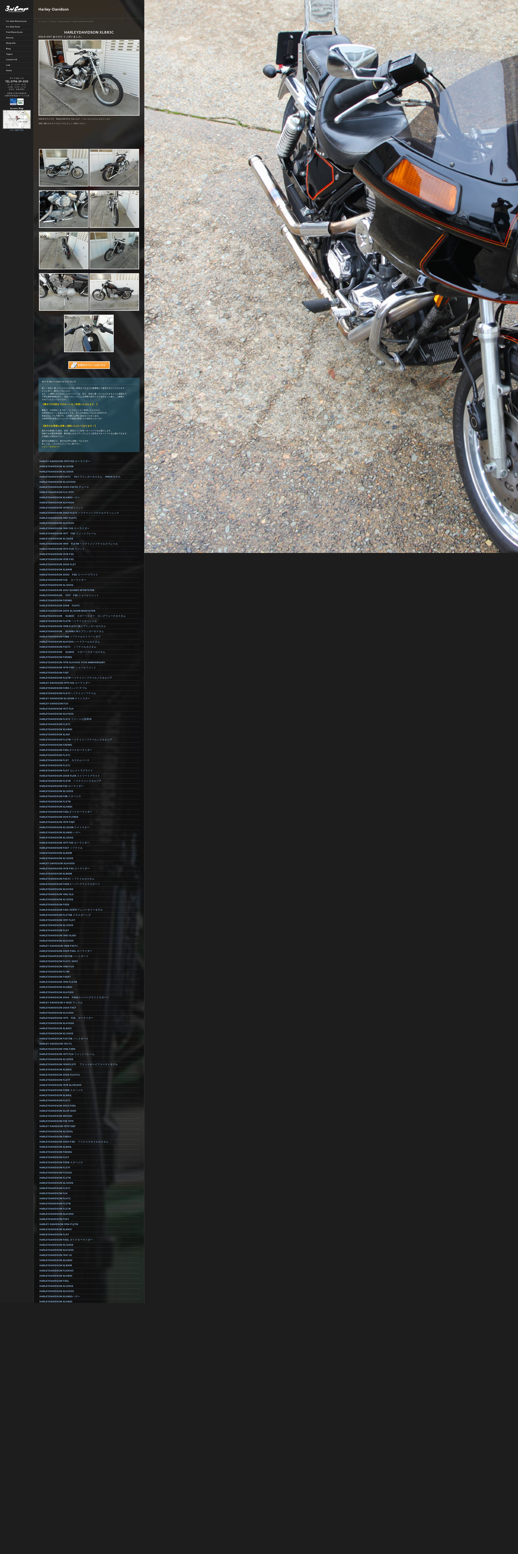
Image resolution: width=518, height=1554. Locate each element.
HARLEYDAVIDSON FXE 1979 (57, 1121)
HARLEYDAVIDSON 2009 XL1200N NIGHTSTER (67, 610)
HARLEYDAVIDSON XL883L (56, 1095)
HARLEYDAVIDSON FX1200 (56, 1172)
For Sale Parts (13, 27)
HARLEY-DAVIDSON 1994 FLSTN (59, 1224)
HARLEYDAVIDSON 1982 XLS (57, 894)
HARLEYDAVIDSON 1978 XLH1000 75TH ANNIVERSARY (72, 662)
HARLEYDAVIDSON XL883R (56, 569)
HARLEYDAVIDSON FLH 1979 (57, 492)
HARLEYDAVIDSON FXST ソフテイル (61, 847)
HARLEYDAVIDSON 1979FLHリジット (61, 507)
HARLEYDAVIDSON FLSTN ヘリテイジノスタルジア (70, 780)
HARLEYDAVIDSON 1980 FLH (57, 966)
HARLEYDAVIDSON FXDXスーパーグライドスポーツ (70, 884)
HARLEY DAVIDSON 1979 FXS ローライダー (65, 461)
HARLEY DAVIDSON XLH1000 (57, 863)
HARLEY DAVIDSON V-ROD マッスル (61, 1002)
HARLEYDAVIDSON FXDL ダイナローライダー (66, 1239)
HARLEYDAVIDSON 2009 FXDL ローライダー (66, 951)
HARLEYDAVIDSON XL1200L (56, 1131)
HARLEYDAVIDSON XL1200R (56, 1373)
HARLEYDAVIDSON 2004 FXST (58, 1007)
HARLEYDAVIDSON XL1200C (56, 1347)
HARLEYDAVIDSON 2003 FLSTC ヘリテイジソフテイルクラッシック (79, 512)
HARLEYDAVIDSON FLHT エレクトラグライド (66, 770)
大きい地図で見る (17, 130)
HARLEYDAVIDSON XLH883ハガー (60, 497)
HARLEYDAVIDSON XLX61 (55, 734)
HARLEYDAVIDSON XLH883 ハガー (60, 832)
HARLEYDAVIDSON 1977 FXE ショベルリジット (69, 595)
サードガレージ (43, 21)
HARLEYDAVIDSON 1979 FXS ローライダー (66, 1017)
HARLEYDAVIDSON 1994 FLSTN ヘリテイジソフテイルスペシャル (79, 543)
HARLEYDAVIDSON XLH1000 (57, 502)
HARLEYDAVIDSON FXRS (54, 1332)
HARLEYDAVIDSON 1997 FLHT (57, 920)
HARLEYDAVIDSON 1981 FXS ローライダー (65, 528)
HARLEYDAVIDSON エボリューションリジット (67, 1368)
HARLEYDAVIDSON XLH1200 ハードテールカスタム (70, 641)
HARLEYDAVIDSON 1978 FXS (57, 554)
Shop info (85, 1543)
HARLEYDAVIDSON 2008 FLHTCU (60, 1074)
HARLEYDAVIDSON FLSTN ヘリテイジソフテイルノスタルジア (76, 677)
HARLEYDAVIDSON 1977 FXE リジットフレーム (68, 533)
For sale (49, 1543)
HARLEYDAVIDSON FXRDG (55, 1136)
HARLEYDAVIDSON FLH (54, 1193)
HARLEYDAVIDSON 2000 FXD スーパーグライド (69, 574)
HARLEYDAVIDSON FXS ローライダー (63, 579)
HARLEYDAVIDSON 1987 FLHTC (58, 517)
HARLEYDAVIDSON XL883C (56, 1028)
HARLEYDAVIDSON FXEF (54, 672)
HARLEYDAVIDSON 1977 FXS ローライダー (65, 842)
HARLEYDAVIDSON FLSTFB (56, 1342)
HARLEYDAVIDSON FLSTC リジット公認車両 (66, 719)
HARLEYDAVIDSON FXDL (54, 1280)
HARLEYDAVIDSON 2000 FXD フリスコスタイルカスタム (74, 1141)
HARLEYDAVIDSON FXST (54, 1219)
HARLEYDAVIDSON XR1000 (56, 1115)
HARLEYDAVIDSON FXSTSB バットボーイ (64, 956)
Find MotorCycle (14, 32)
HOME (41, 1543)
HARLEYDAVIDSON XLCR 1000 (58, 1110)
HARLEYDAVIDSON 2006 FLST (58, 564)
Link (119, 1543)
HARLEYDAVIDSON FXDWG (56, 600)
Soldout (54, 21)
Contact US (110, 1543)
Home (9, 70)
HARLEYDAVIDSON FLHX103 (56, 1270)
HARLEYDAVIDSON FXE (53, 1337)
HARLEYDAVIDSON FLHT (54, 930)
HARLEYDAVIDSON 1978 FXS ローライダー (65, 868)
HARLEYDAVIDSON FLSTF (55, 1079)
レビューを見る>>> (51, 446)
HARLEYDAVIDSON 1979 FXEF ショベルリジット (68, 667)
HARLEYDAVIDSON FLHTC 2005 (59, 961)
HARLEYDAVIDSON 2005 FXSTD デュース (64, 487)
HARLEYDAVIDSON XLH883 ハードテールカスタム (69, 1389)
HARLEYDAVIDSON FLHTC (55, 1198)
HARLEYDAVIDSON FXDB (54, 1384)
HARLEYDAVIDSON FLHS (54, 1311)
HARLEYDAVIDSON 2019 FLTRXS (59, 816)
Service (76, 1543)
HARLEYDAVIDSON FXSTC (55, 1358)
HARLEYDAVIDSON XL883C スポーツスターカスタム (72, 652)
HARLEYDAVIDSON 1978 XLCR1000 (61, 1085)
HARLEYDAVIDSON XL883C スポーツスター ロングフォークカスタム (83, 615)
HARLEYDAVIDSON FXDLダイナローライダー (66, 750)
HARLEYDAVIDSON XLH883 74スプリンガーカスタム (72, 631)
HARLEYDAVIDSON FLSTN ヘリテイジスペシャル (68, 621)
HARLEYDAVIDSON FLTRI (55, 971)
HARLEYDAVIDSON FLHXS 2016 (58, 1363)
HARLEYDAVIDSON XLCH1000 (58, 481)
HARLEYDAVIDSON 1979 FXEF (57, 822)
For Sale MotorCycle (16, 21)
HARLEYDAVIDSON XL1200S (56, 538)
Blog (102, 1543)
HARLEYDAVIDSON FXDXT (55, 976)
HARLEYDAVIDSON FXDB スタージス (61, 1090)
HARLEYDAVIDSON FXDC (54, 1414)
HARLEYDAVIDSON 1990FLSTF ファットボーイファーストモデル (79, 1064)
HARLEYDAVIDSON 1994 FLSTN (58, 981)
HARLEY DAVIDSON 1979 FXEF (58, 1126)
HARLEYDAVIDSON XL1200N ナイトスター (65, 827)
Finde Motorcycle (62, 1543)
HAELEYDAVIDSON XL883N (56, 873)
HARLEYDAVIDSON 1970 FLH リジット (62, 548)
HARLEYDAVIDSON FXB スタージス (60, 796)
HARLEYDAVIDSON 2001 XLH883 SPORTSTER (67, 590)
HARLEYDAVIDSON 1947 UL (56, 1255)
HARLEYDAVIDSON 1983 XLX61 (58, 935)
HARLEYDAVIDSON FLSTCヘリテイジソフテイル (68, 693)
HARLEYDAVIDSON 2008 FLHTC (60, 605)
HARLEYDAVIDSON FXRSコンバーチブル (63, 688)
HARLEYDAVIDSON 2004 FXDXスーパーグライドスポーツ (74, 997)
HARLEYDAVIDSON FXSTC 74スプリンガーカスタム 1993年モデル (80, 476)
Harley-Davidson (65, 21)
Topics (95, 1543)
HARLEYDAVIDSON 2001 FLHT (58, 1445)
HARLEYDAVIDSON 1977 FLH (57, 708)
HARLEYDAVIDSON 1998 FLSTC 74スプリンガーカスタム (73, 626)
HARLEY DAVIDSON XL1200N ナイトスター (65, 698)
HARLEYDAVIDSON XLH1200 (57, 713)
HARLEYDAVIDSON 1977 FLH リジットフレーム (67, 1054)
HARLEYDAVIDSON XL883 (55, 1471)
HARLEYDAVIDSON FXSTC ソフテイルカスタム (68, 646)
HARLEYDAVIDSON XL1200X (56, 471)
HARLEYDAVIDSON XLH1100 (56, 889)
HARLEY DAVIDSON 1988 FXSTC (59, 945)
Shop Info (11, 43)
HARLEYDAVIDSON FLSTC (55, 724)
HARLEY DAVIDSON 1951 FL (56, 1043)
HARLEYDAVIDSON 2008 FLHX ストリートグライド (70, 775)
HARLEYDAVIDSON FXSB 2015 (58, 1461)
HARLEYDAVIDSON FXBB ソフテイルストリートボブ (70, 636)
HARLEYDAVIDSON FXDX (54, 904)
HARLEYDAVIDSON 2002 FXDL (58, 1105)
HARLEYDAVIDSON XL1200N (57, 466)
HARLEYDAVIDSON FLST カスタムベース (64, 760)
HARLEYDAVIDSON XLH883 (56, 729)
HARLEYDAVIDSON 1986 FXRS (58, 1049)
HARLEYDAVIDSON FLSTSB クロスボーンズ (65, 914)
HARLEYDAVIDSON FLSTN (55, 801)
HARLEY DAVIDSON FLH (54, 703)
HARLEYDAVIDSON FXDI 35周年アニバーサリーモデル (71, 909)
